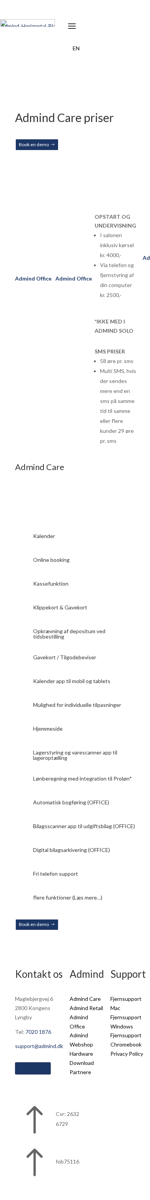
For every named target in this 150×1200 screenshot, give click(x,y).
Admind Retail (86, 1008)
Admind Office (33, 278)
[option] (76, 48)
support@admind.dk (39, 1046)
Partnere (80, 1072)
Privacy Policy (126, 1053)
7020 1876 (38, 1031)
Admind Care (85, 998)
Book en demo (34, 144)
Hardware (81, 1053)
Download (82, 1063)
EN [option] (76, 48)
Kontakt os (30, 1068)
